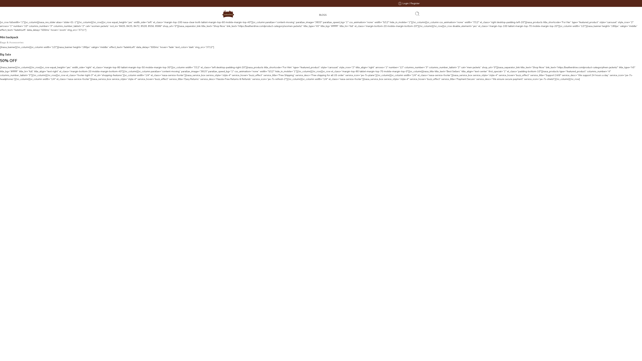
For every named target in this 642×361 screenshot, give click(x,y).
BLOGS (323, 15)
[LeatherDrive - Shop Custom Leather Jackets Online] (228, 14)
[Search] (417, 13)
